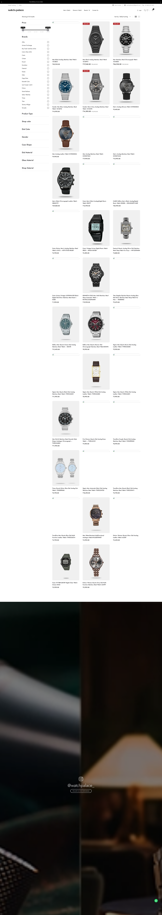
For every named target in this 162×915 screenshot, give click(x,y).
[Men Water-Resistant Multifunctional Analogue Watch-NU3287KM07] (96, 515)
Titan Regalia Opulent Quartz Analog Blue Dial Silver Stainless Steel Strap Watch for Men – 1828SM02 (125, 298)
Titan (23, 101)
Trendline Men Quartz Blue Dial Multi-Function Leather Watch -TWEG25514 (63, 536)
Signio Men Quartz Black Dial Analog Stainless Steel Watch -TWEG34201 (63, 393)
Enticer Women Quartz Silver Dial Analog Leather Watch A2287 (125, 536)
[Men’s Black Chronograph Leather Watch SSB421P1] (65, 181)
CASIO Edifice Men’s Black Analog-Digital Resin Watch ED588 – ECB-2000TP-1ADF (125, 202)
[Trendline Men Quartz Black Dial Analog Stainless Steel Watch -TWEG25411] (126, 468)
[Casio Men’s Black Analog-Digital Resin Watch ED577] (96, 181)
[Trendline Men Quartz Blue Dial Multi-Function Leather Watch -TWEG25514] (65, 515)
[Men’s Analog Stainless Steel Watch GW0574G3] (126, 134)
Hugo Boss (25, 78)
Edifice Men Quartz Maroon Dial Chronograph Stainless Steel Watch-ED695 (95, 346)
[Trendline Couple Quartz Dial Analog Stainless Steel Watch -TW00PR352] (126, 419)
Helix (23, 75)
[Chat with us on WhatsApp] (156, 900)
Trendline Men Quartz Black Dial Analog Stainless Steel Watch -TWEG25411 (125, 489)
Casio (23, 55)
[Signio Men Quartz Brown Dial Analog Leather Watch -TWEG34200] (126, 324)
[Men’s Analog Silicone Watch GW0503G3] (126, 86)
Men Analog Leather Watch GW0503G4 (64, 154)
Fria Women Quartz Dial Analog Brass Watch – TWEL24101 (94, 440)
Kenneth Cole (26, 81)
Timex (23, 98)
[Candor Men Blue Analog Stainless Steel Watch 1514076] (65, 86)
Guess (23, 72)
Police (23, 88)
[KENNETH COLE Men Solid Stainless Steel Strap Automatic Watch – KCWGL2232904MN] (96, 275)
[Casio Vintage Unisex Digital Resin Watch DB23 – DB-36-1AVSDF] (96, 228)
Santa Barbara (26, 91)
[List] (139, 17)
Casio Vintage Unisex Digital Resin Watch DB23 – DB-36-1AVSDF (95, 249)
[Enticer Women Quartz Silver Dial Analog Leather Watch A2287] (126, 515)
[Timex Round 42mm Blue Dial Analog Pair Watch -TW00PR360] (65, 468)
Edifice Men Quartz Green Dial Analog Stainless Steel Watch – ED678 (64, 346)
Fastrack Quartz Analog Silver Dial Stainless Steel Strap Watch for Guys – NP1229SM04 (126, 249)
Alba (23, 42)
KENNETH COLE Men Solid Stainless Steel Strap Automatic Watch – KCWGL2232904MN (96, 298)
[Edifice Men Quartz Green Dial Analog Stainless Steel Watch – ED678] (65, 324)
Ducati (24, 62)
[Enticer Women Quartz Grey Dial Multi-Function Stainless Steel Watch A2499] (96, 562)
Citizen (24, 58)
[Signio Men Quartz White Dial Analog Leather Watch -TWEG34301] (126, 372)
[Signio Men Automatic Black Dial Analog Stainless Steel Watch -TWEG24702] (96, 468)
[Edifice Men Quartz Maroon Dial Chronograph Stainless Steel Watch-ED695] (96, 324)
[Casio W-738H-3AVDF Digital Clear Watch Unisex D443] (65, 562)
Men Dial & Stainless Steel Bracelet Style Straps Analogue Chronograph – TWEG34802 (64, 441)
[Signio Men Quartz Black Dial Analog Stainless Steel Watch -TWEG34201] (65, 372)
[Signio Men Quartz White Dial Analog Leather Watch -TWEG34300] (96, 372)
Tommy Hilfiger (26, 105)
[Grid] (136, 17)
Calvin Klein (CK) (27, 52)
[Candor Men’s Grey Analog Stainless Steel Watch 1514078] (96, 86)
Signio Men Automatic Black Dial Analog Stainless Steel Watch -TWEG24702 (95, 489)
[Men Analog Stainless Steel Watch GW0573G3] (96, 134)
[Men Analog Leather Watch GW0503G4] (65, 134)
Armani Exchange (27, 45)
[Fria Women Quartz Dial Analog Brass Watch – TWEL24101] (96, 419)
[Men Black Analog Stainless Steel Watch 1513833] (65, 39)
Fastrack (24, 68)
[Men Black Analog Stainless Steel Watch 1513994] (96, 39)
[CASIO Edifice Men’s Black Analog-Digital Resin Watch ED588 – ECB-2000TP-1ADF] (126, 181)
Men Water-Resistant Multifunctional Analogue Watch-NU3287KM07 (93, 536)
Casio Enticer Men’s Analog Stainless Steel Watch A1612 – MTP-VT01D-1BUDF (65, 249)
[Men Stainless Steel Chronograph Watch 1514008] (126, 39)
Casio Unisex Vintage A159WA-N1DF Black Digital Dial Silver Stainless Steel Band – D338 (65, 298)
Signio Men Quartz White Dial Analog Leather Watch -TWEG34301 (124, 393)
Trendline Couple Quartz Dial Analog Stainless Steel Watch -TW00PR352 (124, 440)
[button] (125, 17)
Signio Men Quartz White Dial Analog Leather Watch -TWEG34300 (94, 393)
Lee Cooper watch (27, 85)
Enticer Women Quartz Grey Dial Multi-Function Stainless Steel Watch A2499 (94, 584)
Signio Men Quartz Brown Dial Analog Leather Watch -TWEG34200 (124, 346)
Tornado (24, 108)
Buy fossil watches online (29, 49)
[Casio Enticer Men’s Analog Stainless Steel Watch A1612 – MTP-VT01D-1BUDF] (65, 228)
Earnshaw (24, 65)
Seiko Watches (26, 95)
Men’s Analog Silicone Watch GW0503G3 (126, 107)
